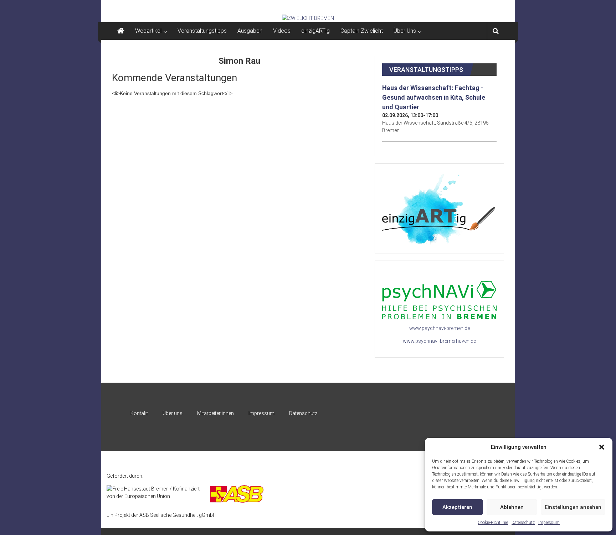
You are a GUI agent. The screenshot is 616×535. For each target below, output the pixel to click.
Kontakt (139, 413)
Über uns (173, 413)
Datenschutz (523, 522)
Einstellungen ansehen (573, 507)
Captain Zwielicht (361, 30)
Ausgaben (249, 30)
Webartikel (148, 30)
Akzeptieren (457, 507)
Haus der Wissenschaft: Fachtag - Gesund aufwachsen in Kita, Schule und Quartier (433, 97)
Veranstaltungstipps (202, 30)
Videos (282, 30)
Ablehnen (512, 507)
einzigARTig (315, 30)
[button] (601, 447)
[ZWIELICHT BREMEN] (308, 18)
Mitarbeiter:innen (215, 413)
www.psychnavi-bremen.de (439, 328)
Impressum (549, 522)
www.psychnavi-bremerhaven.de (439, 341)
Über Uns (405, 30)
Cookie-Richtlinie (493, 522)
